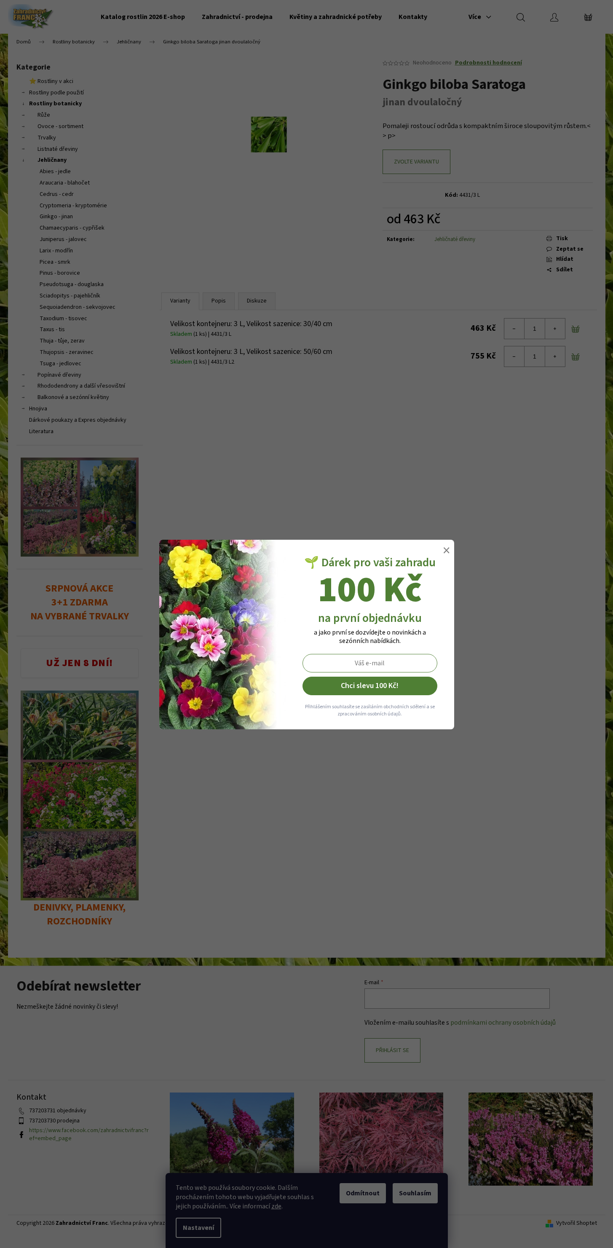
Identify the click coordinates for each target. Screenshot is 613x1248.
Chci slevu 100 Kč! (370, 685)
